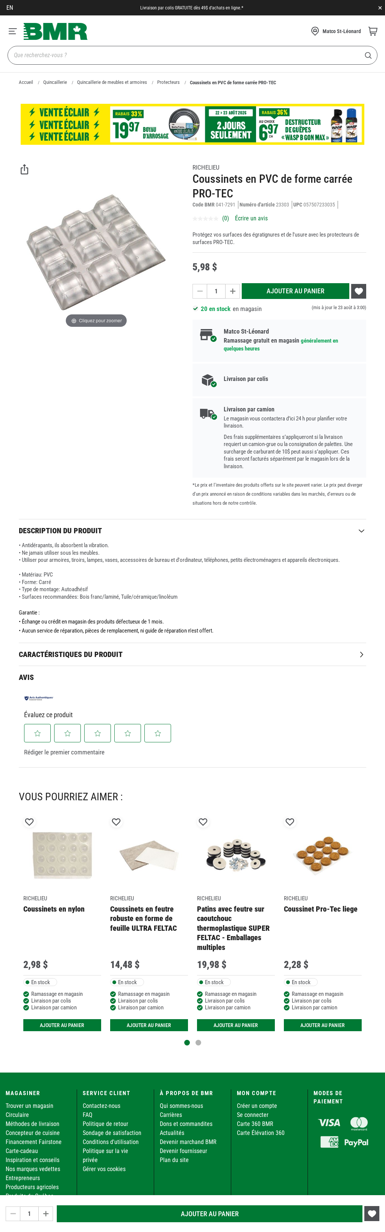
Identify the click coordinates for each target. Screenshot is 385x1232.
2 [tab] (198, 1042)
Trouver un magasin (29, 1105)
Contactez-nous (101, 1105)
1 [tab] (187, 1042)
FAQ (87, 1114)
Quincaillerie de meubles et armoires (112, 82)
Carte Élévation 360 (261, 1132)
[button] (38, 733)
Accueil (26, 82)
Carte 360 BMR (255, 1123)
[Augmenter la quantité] (233, 291)
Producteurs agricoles (32, 1187)
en (9, 7)
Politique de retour (105, 1123)
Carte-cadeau (22, 1151)
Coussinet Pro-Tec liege (321, 908)
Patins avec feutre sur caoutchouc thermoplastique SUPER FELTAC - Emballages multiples (233, 928)
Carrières (171, 1114)
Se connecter (252, 1114)
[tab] (192, 530)
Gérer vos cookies (104, 1169)
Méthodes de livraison (32, 1123)
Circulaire (17, 1114)
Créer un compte (257, 1105)
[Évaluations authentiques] (39, 698)
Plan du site (174, 1160)
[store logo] (56, 31)
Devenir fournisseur (183, 1151)
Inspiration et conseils (32, 1160)
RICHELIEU (206, 167)
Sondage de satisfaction (112, 1132)
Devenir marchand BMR (188, 1142)
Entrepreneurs (23, 1178)
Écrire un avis (251, 218)
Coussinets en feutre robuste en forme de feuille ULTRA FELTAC (143, 918)
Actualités (172, 1132)
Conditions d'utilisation (111, 1142)
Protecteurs (168, 82)
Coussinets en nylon (54, 908)
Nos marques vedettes (33, 1169)
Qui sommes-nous (181, 1105)
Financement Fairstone (34, 1142)
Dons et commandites (186, 1123)
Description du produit (60, 530)
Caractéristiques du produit (71, 654)
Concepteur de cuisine (33, 1132)
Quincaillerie (55, 82)
